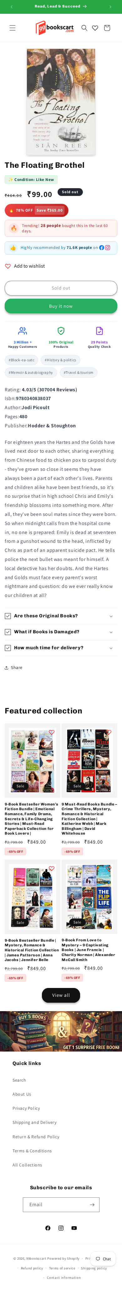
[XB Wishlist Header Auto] (95, 28)
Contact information (64, 1277)
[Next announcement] (110, 7)
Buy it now (61, 306)
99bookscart (36, 1258)
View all (61, 995)
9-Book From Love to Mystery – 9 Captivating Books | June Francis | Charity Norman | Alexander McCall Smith (88, 950)
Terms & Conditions (32, 1151)
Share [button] (17, 667)
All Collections (27, 1165)
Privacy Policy (26, 1108)
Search (19, 1080)
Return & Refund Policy (36, 1136)
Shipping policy (94, 1268)
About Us (22, 1094)
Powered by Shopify (63, 1258)
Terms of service (62, 1268)
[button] (12, 28)
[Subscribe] (92, 1204)
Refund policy (32, 1268)
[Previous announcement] (11, 7)
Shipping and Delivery (35, 1122)
